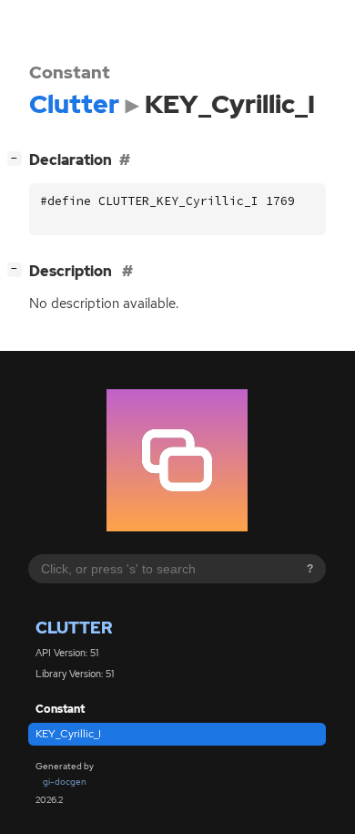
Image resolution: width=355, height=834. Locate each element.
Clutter (74, 627)
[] (18, 157)
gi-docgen (64, 782)
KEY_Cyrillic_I (68, 733)
